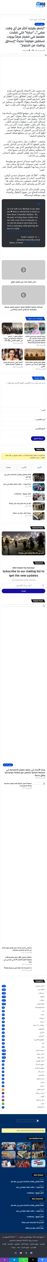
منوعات (41, 1018)
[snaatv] (40, 5)
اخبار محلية (40, 1054)
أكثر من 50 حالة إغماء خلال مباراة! (20, 503)
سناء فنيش (12, 1240)
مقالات (42, 1000)
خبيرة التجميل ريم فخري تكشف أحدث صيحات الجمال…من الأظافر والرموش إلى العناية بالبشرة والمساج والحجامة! (35, 339)
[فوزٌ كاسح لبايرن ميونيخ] (23, 1163)
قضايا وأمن (40, 1004)
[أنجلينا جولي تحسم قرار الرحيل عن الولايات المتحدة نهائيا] (12, 354)
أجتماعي (41, 1036)
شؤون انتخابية (39, 1068)
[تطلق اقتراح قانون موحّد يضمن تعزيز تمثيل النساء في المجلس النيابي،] (34, 354)
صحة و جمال (40, 1093)
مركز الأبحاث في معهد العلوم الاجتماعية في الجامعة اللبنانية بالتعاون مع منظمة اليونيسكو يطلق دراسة (25, 772)
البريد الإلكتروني (40, 419)
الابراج (42, 1032)
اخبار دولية (40, 1057)
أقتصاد (42, 996)
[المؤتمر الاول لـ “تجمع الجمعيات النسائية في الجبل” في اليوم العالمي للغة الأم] (12, 328)
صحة (42, 1014)
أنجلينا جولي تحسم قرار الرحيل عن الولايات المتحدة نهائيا (13, 363)
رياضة (42, 1022)
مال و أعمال (40, 1100)
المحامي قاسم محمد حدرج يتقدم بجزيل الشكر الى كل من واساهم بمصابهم (17, 949)
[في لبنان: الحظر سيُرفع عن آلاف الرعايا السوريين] (38, 1163)
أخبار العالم (40, 1089)
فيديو (42, 1082)
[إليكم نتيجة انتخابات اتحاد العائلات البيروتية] (9, 1163)
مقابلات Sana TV (38, 1025)
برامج (42, 1086)
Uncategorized (39, 1007)
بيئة (43, 1043)
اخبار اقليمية (40, 1061)
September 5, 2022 (31, 242)
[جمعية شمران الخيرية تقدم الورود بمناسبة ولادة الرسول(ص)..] (39, 863)
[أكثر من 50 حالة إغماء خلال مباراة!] (39, 506)
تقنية (42, 1103)
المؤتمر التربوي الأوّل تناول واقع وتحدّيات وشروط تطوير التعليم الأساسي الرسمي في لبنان (17, 959)
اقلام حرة (41, 989)
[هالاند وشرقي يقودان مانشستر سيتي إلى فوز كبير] (39, 477)
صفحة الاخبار (40, 1050)
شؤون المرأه (33, 19)
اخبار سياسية (40, 986)
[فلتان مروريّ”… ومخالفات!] (39, 497)
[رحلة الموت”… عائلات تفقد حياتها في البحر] (39, 487)
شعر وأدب (40, 1071)
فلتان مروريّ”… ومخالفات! (22, 493)
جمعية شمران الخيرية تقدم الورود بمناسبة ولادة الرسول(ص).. (18, 784)
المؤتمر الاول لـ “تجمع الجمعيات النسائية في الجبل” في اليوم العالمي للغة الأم (13, 338)
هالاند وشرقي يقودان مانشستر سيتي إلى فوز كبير (17, 475)
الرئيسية (40, 19)
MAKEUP (40, 1107)
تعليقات (8, 467)
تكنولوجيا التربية (39, 1039)
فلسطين (41, 1029)
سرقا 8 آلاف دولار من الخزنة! (22, 513)
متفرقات (41, 993)
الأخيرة (24, 467)
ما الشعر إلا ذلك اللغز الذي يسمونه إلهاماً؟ (18, 968)
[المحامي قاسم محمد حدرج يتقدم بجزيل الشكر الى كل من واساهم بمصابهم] (39, 951)
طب (42, 1047)
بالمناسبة (41, 1075)
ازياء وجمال (40, 1079)
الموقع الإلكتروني (40, 428)
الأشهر (39, 467)
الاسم (43, 410)
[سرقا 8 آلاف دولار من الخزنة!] (39, 516)
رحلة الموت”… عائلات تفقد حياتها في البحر (17, 484)
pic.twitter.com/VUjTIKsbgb (19, 231)
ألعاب (42, 1096)
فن (43, 1011)
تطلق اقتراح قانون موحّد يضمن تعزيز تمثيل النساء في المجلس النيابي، (35, 364)
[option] (23, 543)
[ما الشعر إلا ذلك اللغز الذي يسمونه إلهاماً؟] (39, 970)
